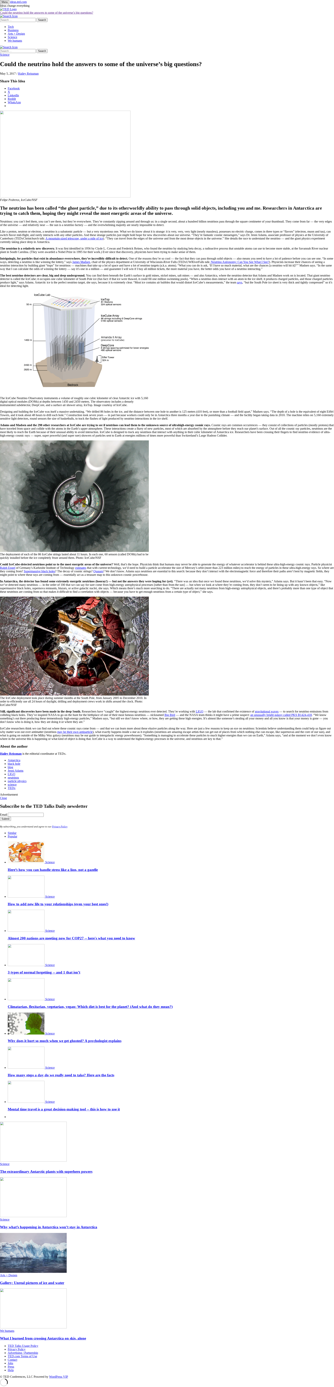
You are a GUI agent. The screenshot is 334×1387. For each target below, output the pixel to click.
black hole (14, 763)
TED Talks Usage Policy (23, 1345)
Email (3, 814)
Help (11, 1370)
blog (10, 767)
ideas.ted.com (18, 1)
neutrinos (13, 777)
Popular (12, 836)
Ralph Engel (7, 567)
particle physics (17, 781)
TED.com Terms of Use (22, 1356)
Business (13, 30)
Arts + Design (16, 33)
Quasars (98, 571)
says (239, 282)
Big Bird (169, 715)
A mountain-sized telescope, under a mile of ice (74, 238)
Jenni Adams (15, 770)
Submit (5, 818)
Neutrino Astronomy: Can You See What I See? (239, 262)
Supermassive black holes (39, 571)
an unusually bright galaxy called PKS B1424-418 (281, 715)
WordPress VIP (58, 1376)
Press (11, 1366)
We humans (15, 40)
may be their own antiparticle (75, 732)
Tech (11, 26)
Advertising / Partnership (23, 1352)
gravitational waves (267, 711)
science (12, 784)
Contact (12, 1359)
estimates (80, 567)
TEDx (11, 788)
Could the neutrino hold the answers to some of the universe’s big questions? (46, 12)
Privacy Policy (59, 826)
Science (12, 37)
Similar (12, 833)
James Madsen (81, 262)
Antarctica (14, 760)
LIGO (199, 711)
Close (3, 798)
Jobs (10, 1363)
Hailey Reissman (28, 73)
